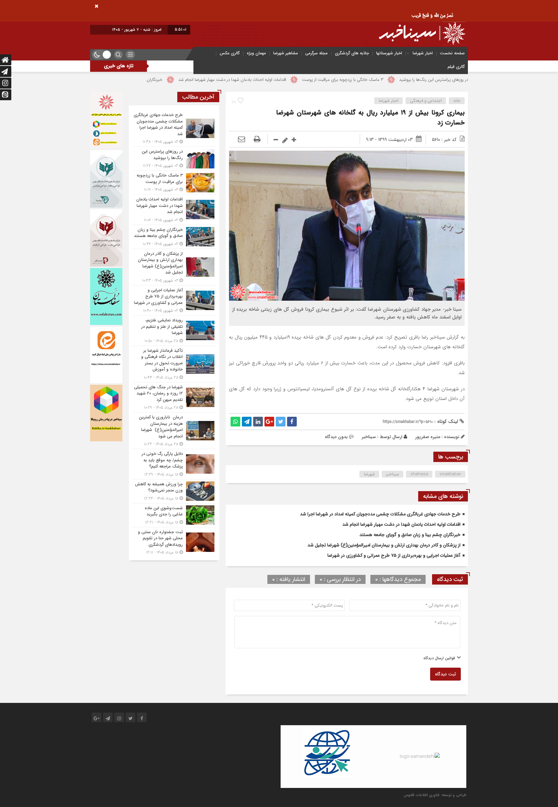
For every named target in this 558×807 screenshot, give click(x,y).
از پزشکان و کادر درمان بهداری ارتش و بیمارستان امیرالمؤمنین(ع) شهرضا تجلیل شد (383, 545)
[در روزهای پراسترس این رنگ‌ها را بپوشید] (174, 158)
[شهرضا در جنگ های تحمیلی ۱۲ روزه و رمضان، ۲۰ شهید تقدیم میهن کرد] (174, 397)
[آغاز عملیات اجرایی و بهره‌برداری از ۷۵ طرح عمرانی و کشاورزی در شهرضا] (174, 300)
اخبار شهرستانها (389, 53)
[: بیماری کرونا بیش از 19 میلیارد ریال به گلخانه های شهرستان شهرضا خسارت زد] (241, 139)
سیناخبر (369, 436)
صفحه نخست (452, 53)
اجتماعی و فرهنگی (426, 100)
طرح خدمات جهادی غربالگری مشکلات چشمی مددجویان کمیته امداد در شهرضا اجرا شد (380, 514)
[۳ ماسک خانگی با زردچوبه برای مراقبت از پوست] (174, 182)
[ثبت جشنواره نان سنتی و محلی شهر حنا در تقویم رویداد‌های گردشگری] (174, 541)
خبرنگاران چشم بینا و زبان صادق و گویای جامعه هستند (159, 79)
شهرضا (369, 474)
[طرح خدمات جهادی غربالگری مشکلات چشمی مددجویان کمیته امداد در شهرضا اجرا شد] (174, 128)
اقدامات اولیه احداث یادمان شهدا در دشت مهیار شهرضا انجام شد (275, 79)
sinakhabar (450, 474)
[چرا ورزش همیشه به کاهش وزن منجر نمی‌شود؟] (174, 491)
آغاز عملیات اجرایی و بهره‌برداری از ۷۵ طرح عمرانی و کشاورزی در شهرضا (393, 555)
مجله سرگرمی (316, 53)
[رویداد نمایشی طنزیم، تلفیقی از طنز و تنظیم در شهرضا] (174, 331)
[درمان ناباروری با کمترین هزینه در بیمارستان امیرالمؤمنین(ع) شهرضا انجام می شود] (174, 431)
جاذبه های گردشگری (352, 53)
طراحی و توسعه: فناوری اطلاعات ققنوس (435, 795)
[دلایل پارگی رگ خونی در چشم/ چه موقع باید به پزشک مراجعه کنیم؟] (174, 464)
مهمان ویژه (256, 53)
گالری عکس (230, 53)
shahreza (419, 474)
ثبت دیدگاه (445, 674)
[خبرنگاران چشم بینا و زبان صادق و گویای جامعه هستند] (174, 237)
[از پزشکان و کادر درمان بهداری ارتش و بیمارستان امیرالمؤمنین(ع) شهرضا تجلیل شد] (174, 267)
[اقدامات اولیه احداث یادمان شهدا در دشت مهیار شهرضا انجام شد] (174, 210)
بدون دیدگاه (336, 436)
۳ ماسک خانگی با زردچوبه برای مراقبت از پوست (386, 79)
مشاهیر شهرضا (285, 53)
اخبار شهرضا (423, 53)
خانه (456, 100)
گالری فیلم (456, 66)
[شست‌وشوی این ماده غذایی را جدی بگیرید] (174, 515)
